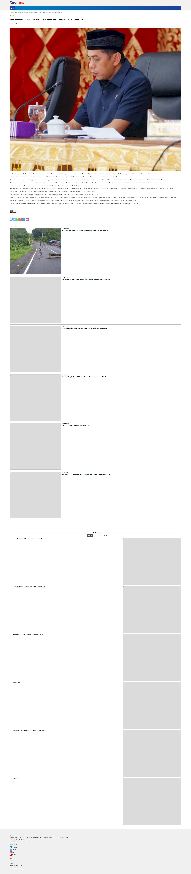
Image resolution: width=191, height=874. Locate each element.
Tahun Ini (104, 535)
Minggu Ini (97, 535)
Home (12, 8)
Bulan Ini (90, 535)
